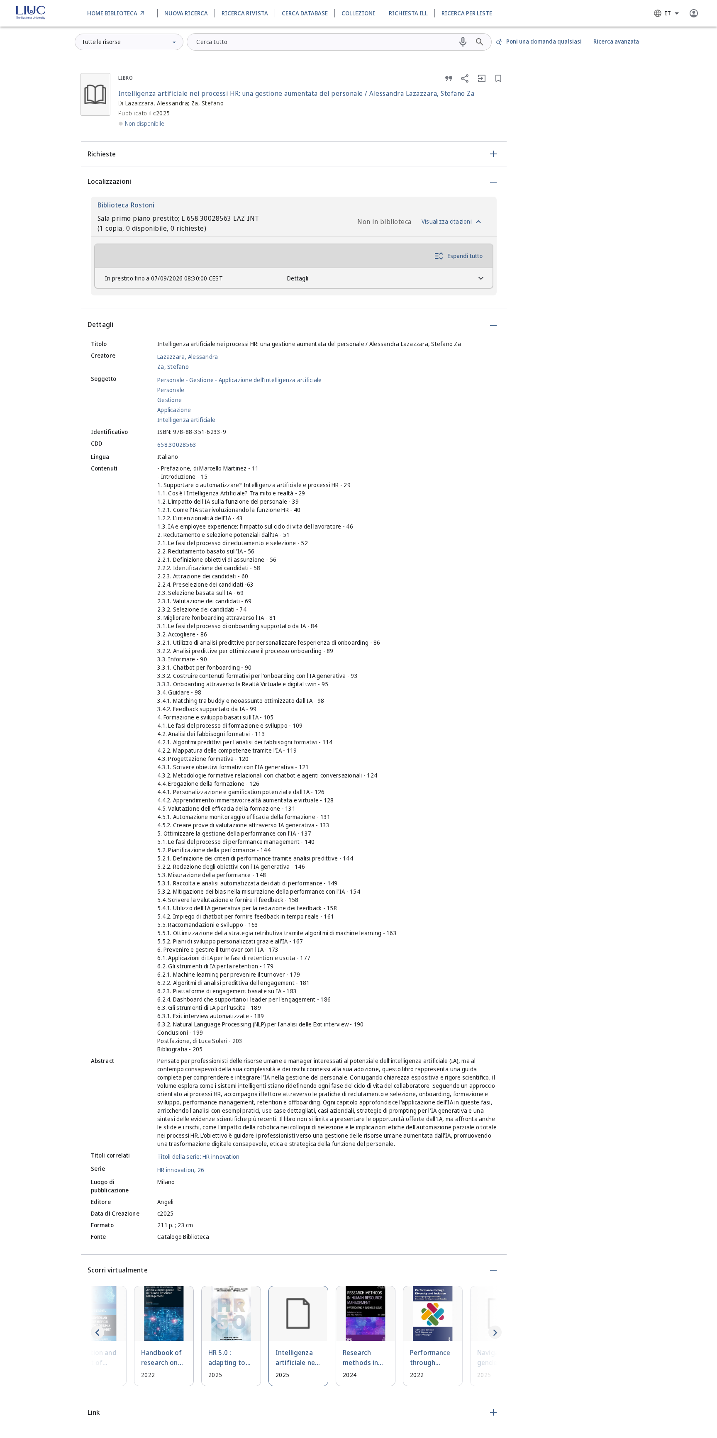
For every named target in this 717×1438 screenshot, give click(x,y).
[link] (117, 13)
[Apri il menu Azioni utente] (693, 13)
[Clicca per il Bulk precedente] (97, 1332)
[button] (294, 154)
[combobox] (666, 13)
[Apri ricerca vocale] (463, 42)
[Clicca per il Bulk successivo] (495, 1332)
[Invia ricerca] (479, 42)
